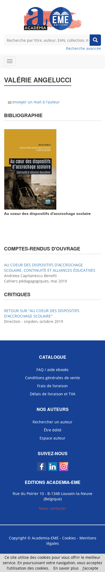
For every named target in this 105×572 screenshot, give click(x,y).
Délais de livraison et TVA (52, 393)
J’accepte (90, 568)
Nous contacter (52, 508)
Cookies (69, 537)
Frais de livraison (52, 385)
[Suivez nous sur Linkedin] (52, 466)
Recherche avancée (83, 48)
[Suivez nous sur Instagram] (63, 466)
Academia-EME (45, 537)
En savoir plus (66, 568)
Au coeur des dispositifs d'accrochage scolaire (47, 213)
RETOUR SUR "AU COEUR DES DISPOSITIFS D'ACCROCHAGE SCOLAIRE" (41, 313)
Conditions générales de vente (52, 377)
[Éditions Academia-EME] (52, 18)
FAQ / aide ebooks (52, 369)
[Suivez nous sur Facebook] (41, 466)
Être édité (52, 430)
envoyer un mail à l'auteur (36, 101)
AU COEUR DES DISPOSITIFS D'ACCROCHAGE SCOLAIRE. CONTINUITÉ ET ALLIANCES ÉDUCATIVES (49, 267)
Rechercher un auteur (52, 421)
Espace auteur (52, 438)
